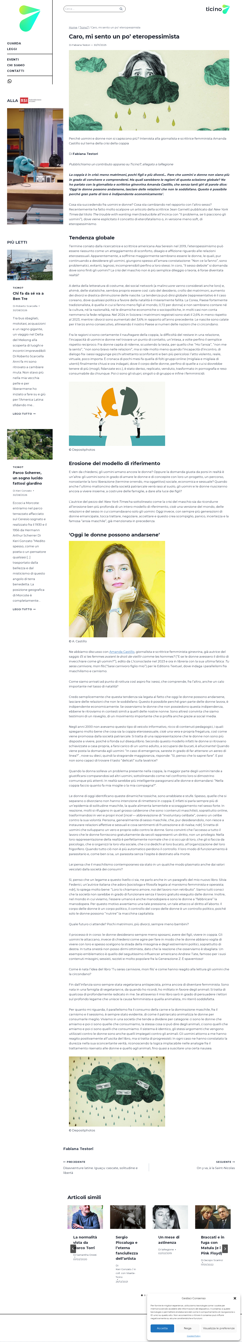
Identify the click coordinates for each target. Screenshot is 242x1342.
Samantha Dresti (86, 1254)
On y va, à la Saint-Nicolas (216, 1165)
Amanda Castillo (121, 652)
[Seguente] (225, 1249)
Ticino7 (18, 287)
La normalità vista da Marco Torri (85, 1242)
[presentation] (85, 1217)
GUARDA (14, 43)
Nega (187, 1328)
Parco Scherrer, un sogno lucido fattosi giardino (28, 478)
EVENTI (13, 59)
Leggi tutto (24, 413)
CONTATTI (15, 71)
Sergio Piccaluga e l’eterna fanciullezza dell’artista (127, 1248)
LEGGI (12, 49)
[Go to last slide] (73, 1249)
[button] (235, 1298)
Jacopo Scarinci (213, 1260)
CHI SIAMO (16, 65)
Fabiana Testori (81, 45)
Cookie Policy (194, 1336)
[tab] (142, 1295)
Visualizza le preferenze (219, 1328)
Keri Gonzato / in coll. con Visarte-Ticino (126, 1273)
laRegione (168, 1249)
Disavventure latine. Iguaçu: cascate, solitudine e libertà (100, 1168)
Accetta (162, 1328)
